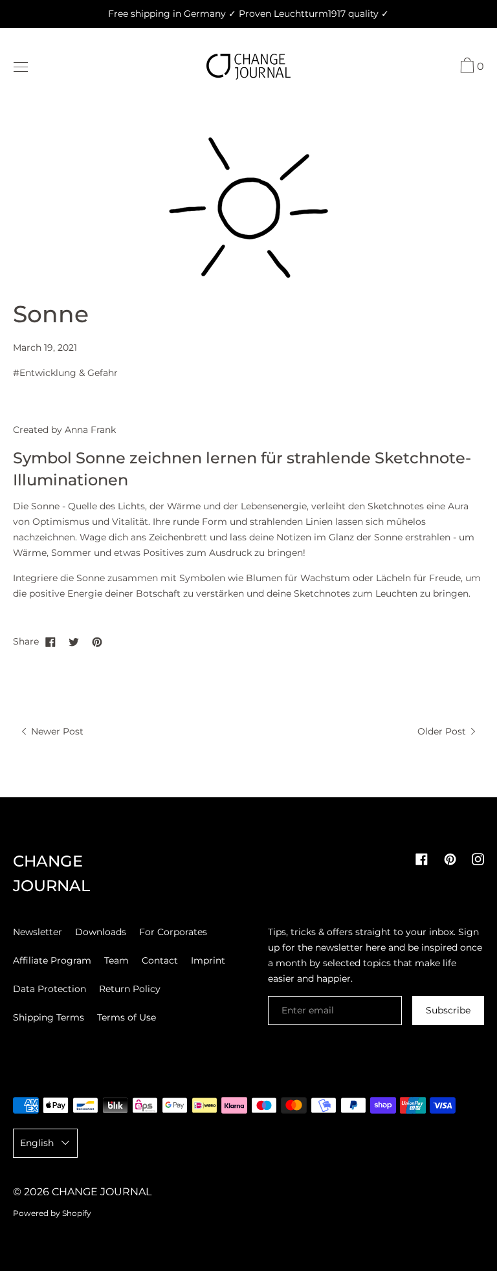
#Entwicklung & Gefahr (65, 373)
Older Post (443, 731)
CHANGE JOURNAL (101, 1192)
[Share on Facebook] (50, 641)
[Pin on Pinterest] (97, 641)
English (37, 1143)
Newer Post (55, 731)
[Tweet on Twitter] (73, 641)
